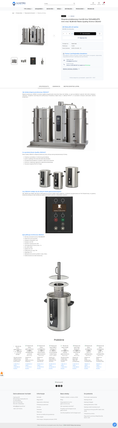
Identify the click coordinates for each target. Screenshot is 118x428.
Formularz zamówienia (90, 397)
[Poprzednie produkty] (15, 352)
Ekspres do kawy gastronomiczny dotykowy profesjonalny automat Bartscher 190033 (29, 359)
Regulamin (40, 399)
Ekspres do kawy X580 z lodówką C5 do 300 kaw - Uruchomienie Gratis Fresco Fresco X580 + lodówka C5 (52, 359)
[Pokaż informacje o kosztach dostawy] (80, 48)
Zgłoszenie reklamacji (43, 402)
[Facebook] (56, 386)
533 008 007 (74, 65)
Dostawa (39, 409)
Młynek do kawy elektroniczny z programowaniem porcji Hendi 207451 (18, 359)
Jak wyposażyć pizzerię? (67, 406)
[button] (28, 9)
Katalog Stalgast (88, 402)
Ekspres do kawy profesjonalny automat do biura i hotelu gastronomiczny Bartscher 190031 (41, 359)
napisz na (85, 65)
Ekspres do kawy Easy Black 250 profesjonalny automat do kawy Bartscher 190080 (76, 359)
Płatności (39, 412)
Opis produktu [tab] (44, 86)
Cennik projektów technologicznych (70, 412)
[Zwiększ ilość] (69, 33)
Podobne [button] (59, 339)
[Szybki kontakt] (115, 425)
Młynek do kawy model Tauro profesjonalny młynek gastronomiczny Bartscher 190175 (65, 359)
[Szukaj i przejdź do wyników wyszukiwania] (74, 4)
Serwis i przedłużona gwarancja (45, 414)
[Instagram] (59, 386)
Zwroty (39, 407)
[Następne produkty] (102, 352)
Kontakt (39, 397)
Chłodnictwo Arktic (89, 413)
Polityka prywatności (42, 404)
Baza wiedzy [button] (64, 394)
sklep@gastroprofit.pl (19, 406)
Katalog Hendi (88, 399)
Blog (61, 399)
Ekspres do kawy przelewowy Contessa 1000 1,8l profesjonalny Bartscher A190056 (100, 359)
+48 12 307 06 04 (17, 408)
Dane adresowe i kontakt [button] (22, 394)
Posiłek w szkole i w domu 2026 (69, 397)
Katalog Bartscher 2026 (90, 404)
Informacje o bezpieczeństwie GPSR (47, 419)
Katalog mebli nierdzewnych (92, 407)
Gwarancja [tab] (56, 86)
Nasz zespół (40, 417)
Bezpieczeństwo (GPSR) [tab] (71, 86)
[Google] (61, 386)
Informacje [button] (41, 394)
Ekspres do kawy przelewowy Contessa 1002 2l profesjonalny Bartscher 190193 (88, 359)
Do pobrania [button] (88, 394)
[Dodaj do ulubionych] (99, 33)
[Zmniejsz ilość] (63, 33)
